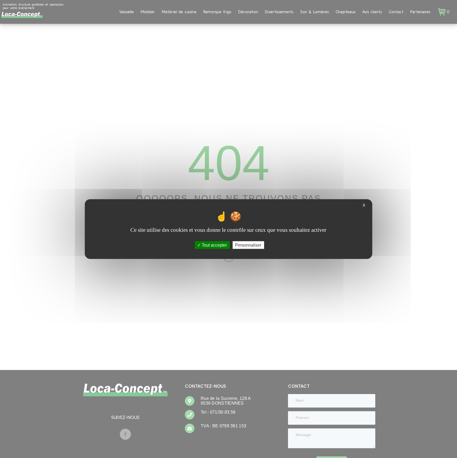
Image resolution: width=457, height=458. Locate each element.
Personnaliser (248, 245)
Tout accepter (214, 245)
